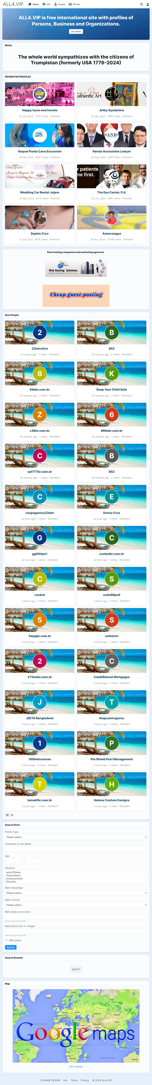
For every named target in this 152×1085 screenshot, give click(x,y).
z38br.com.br (40, 430)
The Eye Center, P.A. (111, 192)
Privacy (85, 1080)
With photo (15, 940)
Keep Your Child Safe (111, 389)
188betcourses (39, 759)
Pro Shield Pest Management (112, 759)
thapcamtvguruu (111, 718)
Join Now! (76, 31)
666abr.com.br (112, 430)
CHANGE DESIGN (50, 1080)
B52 (112, 348)
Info (65, 1080)
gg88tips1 (39, 554)
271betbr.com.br (40, 677)
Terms (74, 1080)
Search (11, 947)
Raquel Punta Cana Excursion (39, 151)
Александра (111, 233)
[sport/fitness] (76, 872)
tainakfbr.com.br (39, 800)
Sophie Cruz (40, 233)
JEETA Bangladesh (40, 718)
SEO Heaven (76, 1066)
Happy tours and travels (39, 110)
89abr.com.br (40, 389)
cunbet (39, 595)
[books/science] (76, 878)
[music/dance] (76, 875)
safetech (111, 636)
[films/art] (76, 881)
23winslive (40, 348)
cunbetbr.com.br (111, 554)
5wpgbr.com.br (39, 636)
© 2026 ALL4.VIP (102, 1080)
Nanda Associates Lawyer (112, 151)
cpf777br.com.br (39, 471)
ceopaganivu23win (40, 513)
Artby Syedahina (111, 110)
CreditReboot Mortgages (112, 677)
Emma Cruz (111, 513)
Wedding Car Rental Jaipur (39, 192)
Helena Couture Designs (112, 800)
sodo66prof (111, 595)
